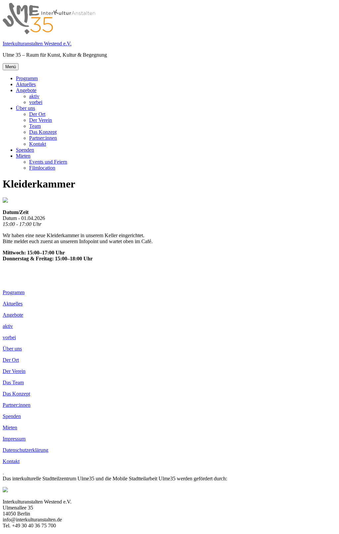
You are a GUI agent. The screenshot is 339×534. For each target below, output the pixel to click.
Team (35, 126)
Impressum (14, 439)
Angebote (26, 90)
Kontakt (37, 144)
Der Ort (37, 114)
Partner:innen (43, 138)
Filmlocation (42, 168)
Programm (27, 78)
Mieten (23, 156)
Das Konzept (43, 132)
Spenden (25, 150)
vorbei (35, 102)
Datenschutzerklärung (25, 450)
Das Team (13, 382)
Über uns (25, 108)
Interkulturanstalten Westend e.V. (37, 43)
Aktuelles (26, 84)
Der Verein (40, 120)
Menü (10, 66)
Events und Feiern (48, 162)
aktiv (34, 96)
